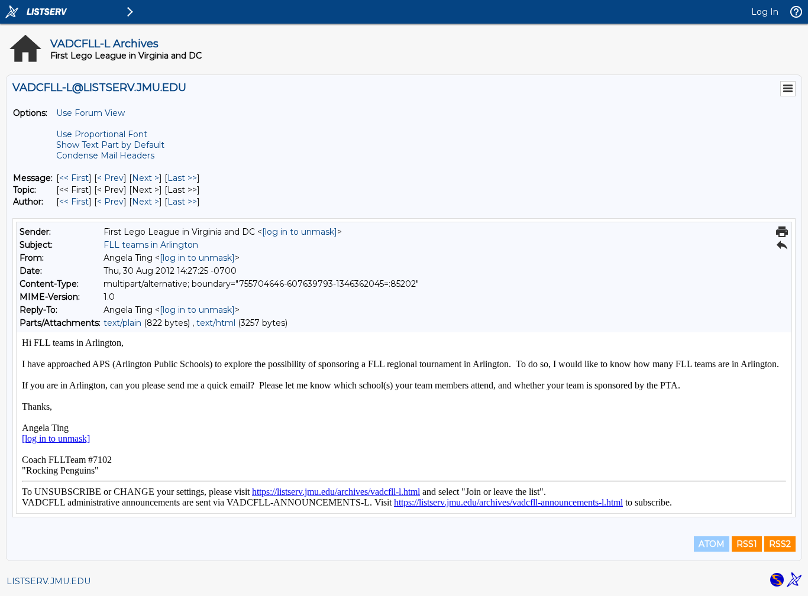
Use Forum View (90, 113)
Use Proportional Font (101, 134)
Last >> (182, 178)
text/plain (122, 323)
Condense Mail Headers (105, 155)
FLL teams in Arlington (151, 244)
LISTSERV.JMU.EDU (49, 581)
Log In (764, 12)
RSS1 (746, 544)
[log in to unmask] (299, 231)
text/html (215, 323)
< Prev (110, 178)
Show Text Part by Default (110, 145)
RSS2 (780, 544)
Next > (145, 178)
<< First (74, 178)
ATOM (712, 544)
